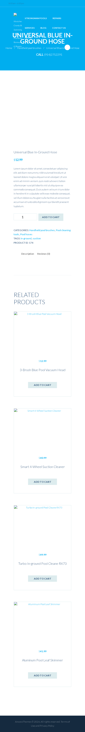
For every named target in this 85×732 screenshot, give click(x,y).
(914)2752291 (53, 54)
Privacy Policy (47, 725)
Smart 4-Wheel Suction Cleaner (42, 467)
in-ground (26, 238)
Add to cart (51, 217)
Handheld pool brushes (42, 230)
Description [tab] (27, 253)
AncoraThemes (23, 721)
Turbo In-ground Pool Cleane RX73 (42, 563)
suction (37, 238)
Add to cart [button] (42, 384)
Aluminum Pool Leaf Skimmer (42, 660)
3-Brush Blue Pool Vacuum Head (42, 370)
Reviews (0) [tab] (43, 253)
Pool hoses (26, 234)
